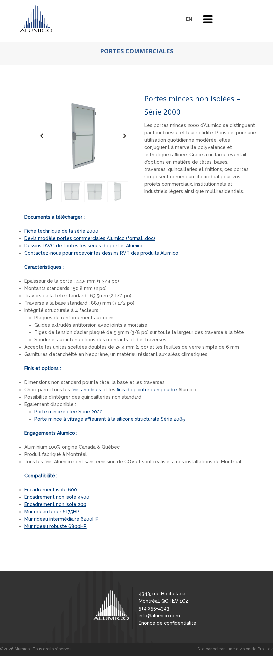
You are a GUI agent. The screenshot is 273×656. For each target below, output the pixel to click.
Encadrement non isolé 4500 (56, 497)
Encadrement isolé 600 (50, 489)
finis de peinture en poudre (147, 389)
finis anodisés (86, 389)
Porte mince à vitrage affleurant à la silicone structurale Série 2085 (109, 419)
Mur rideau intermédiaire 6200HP (61, 519)
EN (189, 19)
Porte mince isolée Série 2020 (68, 411)
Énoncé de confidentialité (167, 623)
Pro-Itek (265, 649)
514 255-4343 (154, 608)
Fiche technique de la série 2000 (61, 231)
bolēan (219, 649)
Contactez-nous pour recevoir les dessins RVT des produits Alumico (101, 253)
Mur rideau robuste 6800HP (55, 526)
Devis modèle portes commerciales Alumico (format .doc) (89, 238)
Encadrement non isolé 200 (55, 504)
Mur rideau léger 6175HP (51, 511)
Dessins (84, 245)
